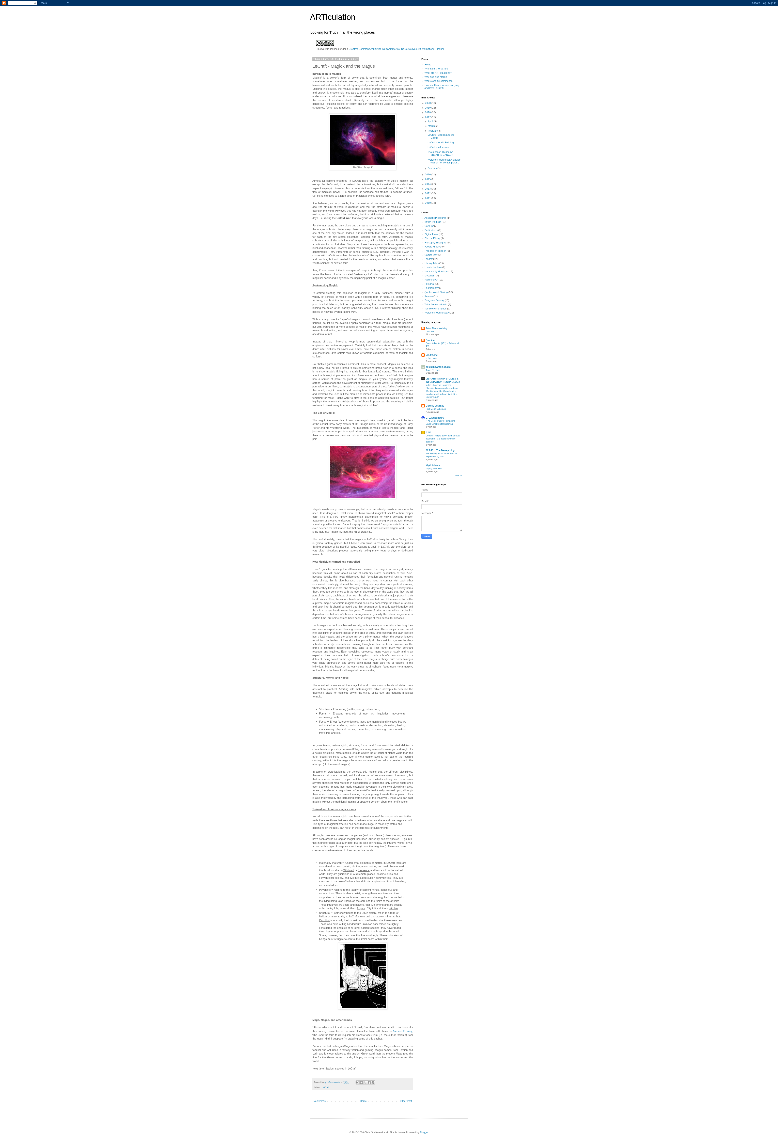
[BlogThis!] (361, 1082)
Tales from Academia (435, 304)
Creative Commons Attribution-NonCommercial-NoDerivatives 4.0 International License (397, 49)
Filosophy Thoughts (435, 242)
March (431, 126)
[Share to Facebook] (369, 1082)
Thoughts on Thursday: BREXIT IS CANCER (440, 153)
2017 (428, 117)
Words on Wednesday (436, 312)
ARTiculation (332, 17)
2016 (428, 174)
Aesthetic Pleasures (435, 217)
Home (363, 1101)
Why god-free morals (435, 77)
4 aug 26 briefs (433, 370)
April (431, 121)
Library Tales (431, 263)
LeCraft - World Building (440, 142)
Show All (458, 476)
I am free (430, 331)
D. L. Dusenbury (435, 417)
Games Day (430, 255)
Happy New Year (434, 468)
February (433, 130)
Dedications (431, 230)
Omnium (430, 340)
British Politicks (432, 222)
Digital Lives (431, 234)
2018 (428, 112)
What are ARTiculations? (438, 72)
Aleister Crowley (402, 1031)
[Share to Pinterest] (373, 1082)
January (432, 168)
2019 (428, 107)
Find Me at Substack (436, 409)
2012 (428, 193)
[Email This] (358, 1082)
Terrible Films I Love (435, 308)
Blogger (424, 1132)
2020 (428, 103)
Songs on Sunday (434, 300)
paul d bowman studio (438, 367)
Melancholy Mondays (436, 271)
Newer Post (319, 1101)
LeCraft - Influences (438, 147)
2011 (428, 198)
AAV (428, 432)
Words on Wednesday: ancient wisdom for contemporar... (444, 161)
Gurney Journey (435, 405)
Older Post (406, 1101)
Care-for (429, 226)
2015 (428, 179)
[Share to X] (365, 1082)
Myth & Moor (433, 465)
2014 (428, 184)
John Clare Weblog (436, 328)
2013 (428, 188)
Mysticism (429, 275)
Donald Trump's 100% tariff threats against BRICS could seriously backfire (443, 438)
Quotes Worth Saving (436, 292)
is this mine (431, 358)
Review (428, 296)
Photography (431, 288)
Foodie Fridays (432, 246)
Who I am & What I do (436, 68)
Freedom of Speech (435, 251)
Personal (429, 284)
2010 (428, 203)
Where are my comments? (438, 81)
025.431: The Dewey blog (440, 450)
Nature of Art (431, 279)
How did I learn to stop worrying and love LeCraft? (441, 87)
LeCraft (325, 1087)
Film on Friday (432, 238)
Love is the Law (433, 267)
